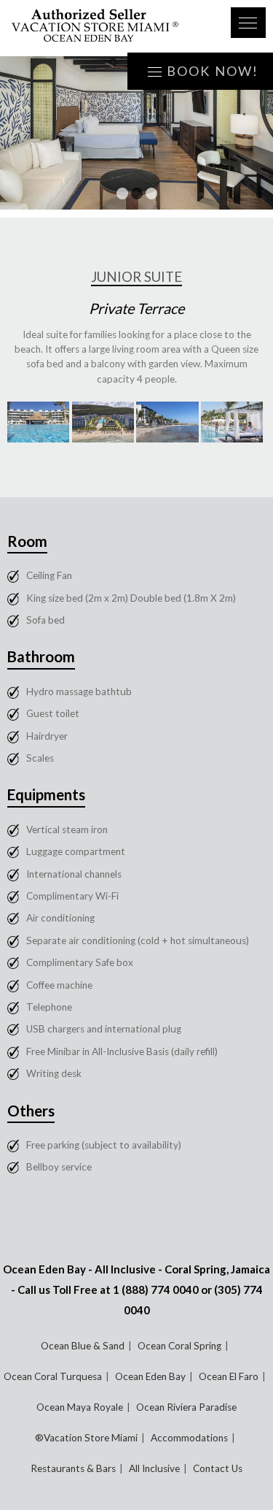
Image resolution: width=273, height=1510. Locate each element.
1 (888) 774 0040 (156, 1289)
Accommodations (189, 1438)
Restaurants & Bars (73, 1468)
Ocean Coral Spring (179, 1346)
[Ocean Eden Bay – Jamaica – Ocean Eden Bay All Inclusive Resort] (112, 28)
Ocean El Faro (228, 1376)
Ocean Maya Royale (79, 1407)
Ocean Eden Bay (150, 1376)
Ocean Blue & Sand (82, 1346)
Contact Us (217, 1468)
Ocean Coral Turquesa (53, 1376)
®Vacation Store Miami (86, 1438)
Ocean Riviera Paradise (186, 1407)
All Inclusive (154, 1468)
